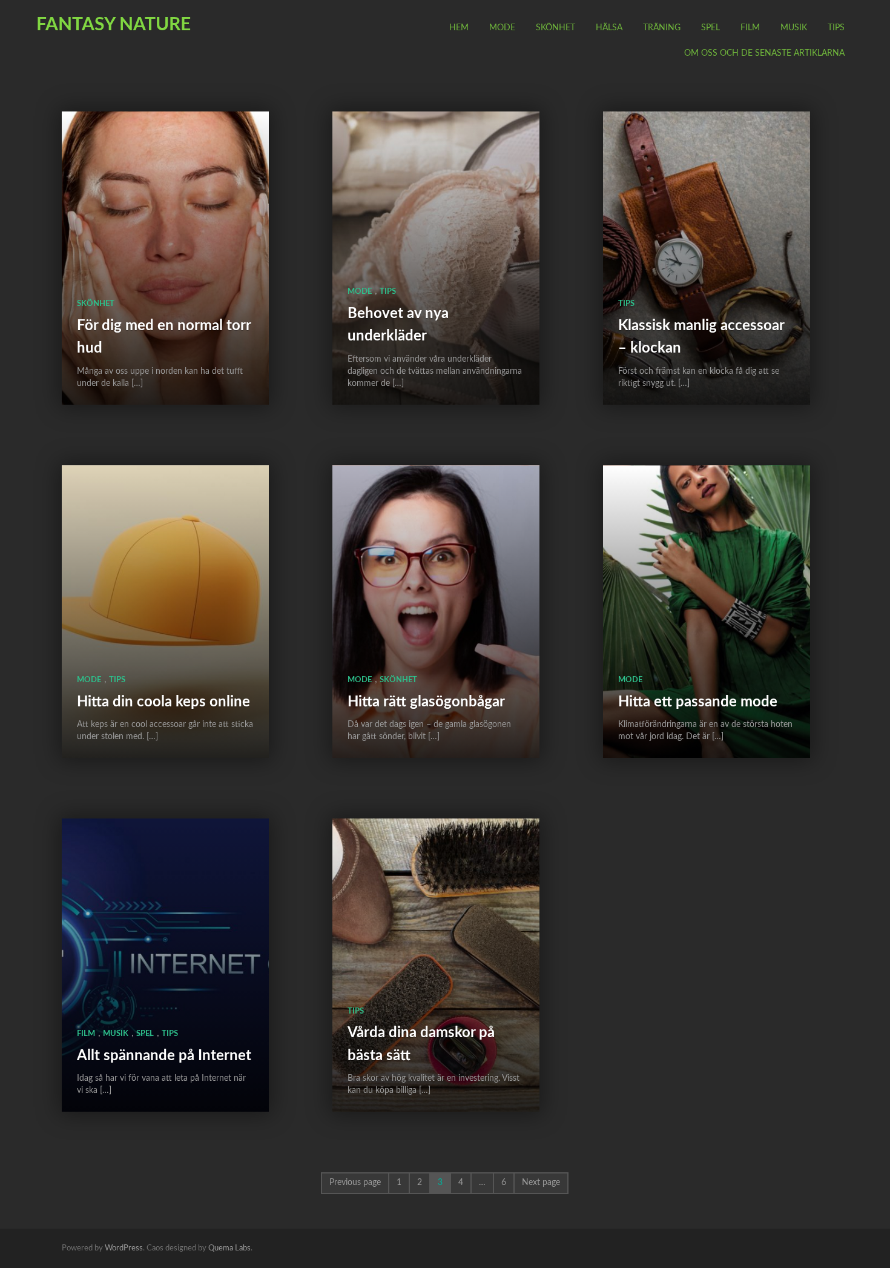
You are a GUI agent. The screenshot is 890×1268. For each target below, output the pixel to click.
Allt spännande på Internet (164, 1056)
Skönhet (555, 28)
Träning (662, 28)
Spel (710, 28)
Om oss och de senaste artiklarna (764, 53)
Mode (502, 28)
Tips (836, 28)
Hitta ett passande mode (697, 702)
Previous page (355, 1182)
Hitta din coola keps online (163, 702)
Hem (459, 28)
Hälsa (609, 28)
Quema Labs (229, 1248)
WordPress (124, 1248)
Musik (793, 28)
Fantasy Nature (113, 25)
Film (750, 28)
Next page (541, 1182)
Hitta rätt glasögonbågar (426, 702)
